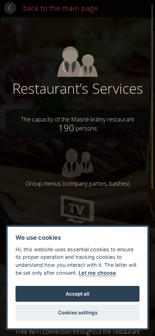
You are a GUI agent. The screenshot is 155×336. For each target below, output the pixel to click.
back (60, 8)
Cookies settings (77, 312)
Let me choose (97, 273)
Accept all (77, 294)
